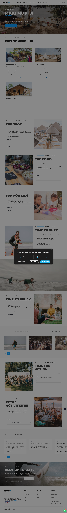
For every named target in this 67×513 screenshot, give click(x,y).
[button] (21, 261)
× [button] (51, 249)
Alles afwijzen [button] (34, 261)
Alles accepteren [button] (45, 261)
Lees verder (46, 253)
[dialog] (33, 256)
